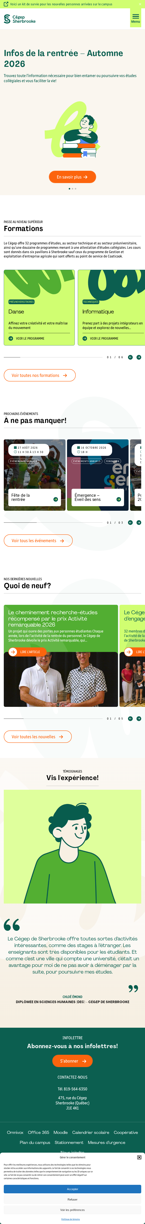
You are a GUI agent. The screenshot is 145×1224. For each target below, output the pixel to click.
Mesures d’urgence (106, 1142)
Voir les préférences (72, 1210)
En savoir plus (69, 177)
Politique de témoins (70, 1219)
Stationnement (69, 1142)
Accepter (72, 1189)
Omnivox (15, 1132)
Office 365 (38, 1132)
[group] (39, 307)
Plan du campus (35, 1142)
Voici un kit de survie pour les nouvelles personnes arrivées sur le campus (61, 4)
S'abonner (69, 1061)
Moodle (61, 1132)
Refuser (72, 1199)
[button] (139, 1157)
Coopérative (126, 1132)
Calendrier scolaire (90, 1132)
